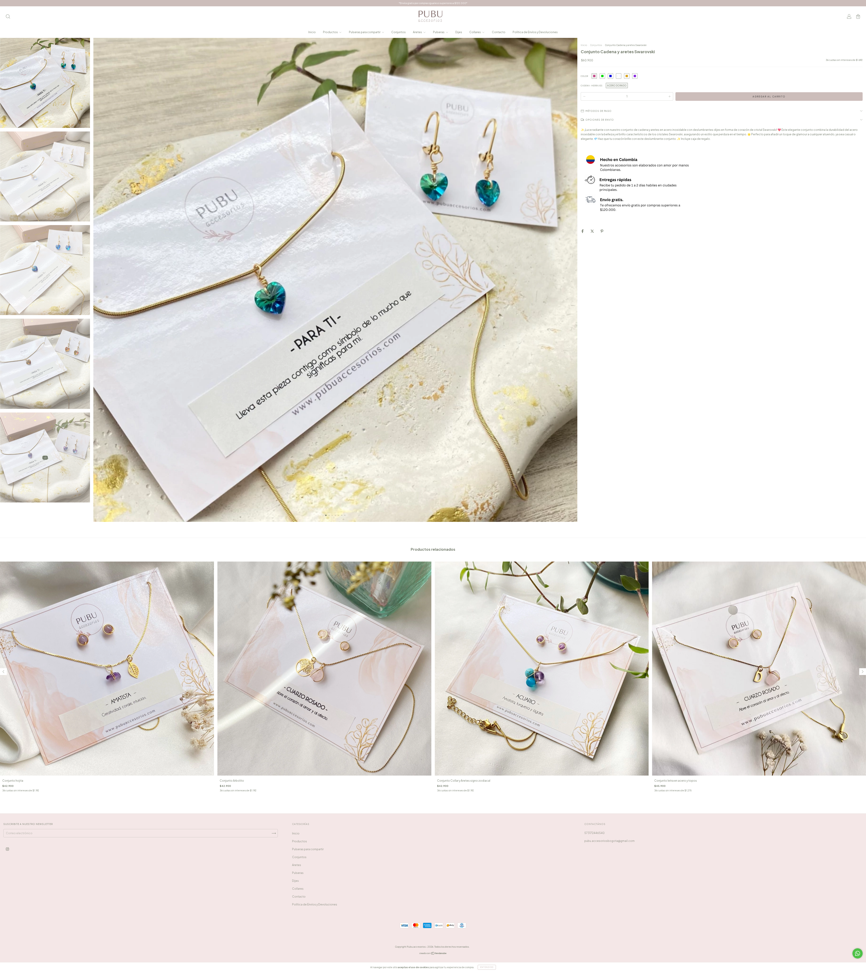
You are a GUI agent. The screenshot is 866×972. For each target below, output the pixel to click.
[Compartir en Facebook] (583, 231)
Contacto (498, 32)
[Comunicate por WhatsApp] (857, 953)
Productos (330, 32)
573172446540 (594, 833)
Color (584, 76)
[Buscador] (8, 17)
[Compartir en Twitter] (592, 231)
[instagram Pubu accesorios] (7, 849)
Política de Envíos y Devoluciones (535, 32)
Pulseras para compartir (365, 32)
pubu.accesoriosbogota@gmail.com (609, 841)
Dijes (458, 32)
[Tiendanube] (433, 954)
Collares (475, 32)
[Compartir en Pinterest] (602, 231)
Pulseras (439, 32)
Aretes (417, 32)
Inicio (312, 32)
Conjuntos (398, 32)
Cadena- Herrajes (591, 86)
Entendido (486, 967)
